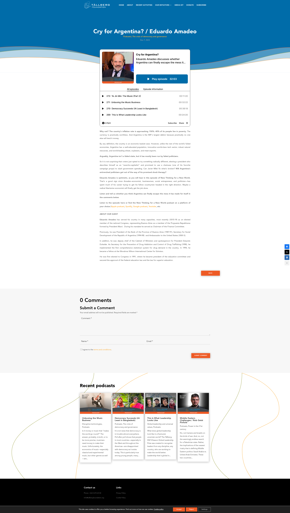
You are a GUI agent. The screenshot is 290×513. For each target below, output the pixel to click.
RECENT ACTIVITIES (144, 5)
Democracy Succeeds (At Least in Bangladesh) (127, 419)
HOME (121, 5)
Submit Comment (200, 355)
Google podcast (140, 207)
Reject (191, 509)
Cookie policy (158, 509)
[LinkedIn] (287, 257)
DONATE (190, 5)
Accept (179, 509)
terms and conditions (102, 350)
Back (210, 273)
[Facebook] (287, 246)
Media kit (179, 5)
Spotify (129, 207)
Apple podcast (117, 207)
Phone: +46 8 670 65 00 (92, 493)
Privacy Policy (121, 493)
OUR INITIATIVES (162, 5)
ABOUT (130, 5)
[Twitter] (287, 252)
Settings (204, 509)
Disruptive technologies (92, 424)
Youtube (152, 207)
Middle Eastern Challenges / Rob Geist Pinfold (191, 420)
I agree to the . (97, 350)
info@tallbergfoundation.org (94, 498)
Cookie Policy (121, 498)
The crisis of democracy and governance (150, 37)
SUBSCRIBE (201, 5)
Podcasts (127, 37)
